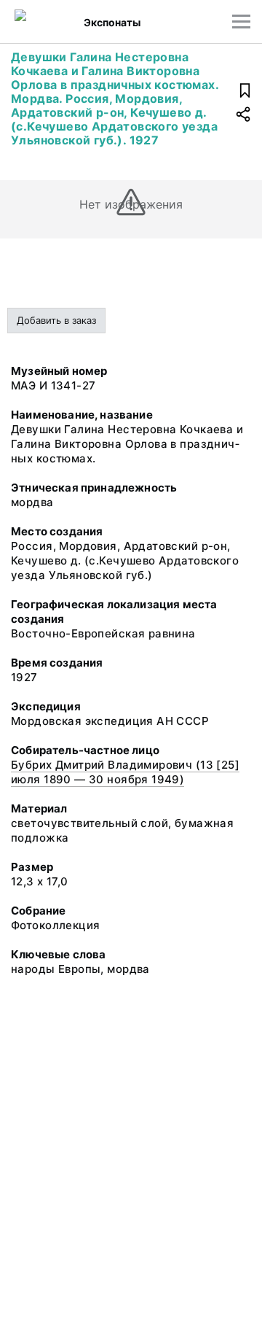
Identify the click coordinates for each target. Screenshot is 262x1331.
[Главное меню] (241, 21)
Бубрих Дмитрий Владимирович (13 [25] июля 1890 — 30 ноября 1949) (125, 772)
